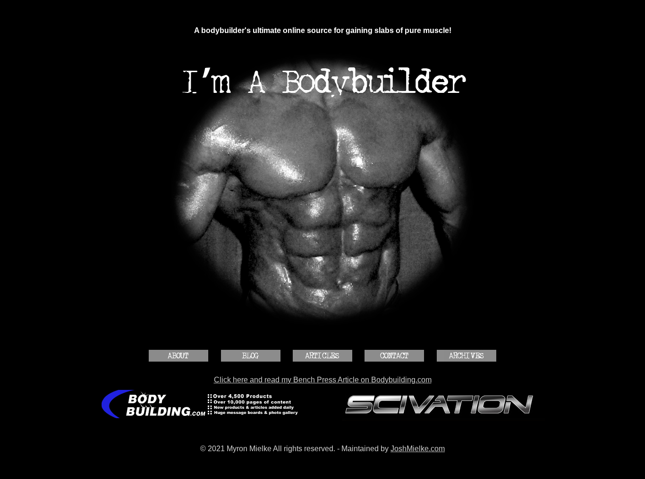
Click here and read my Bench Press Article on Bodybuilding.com (323, 380)
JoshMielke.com (417, 449)
